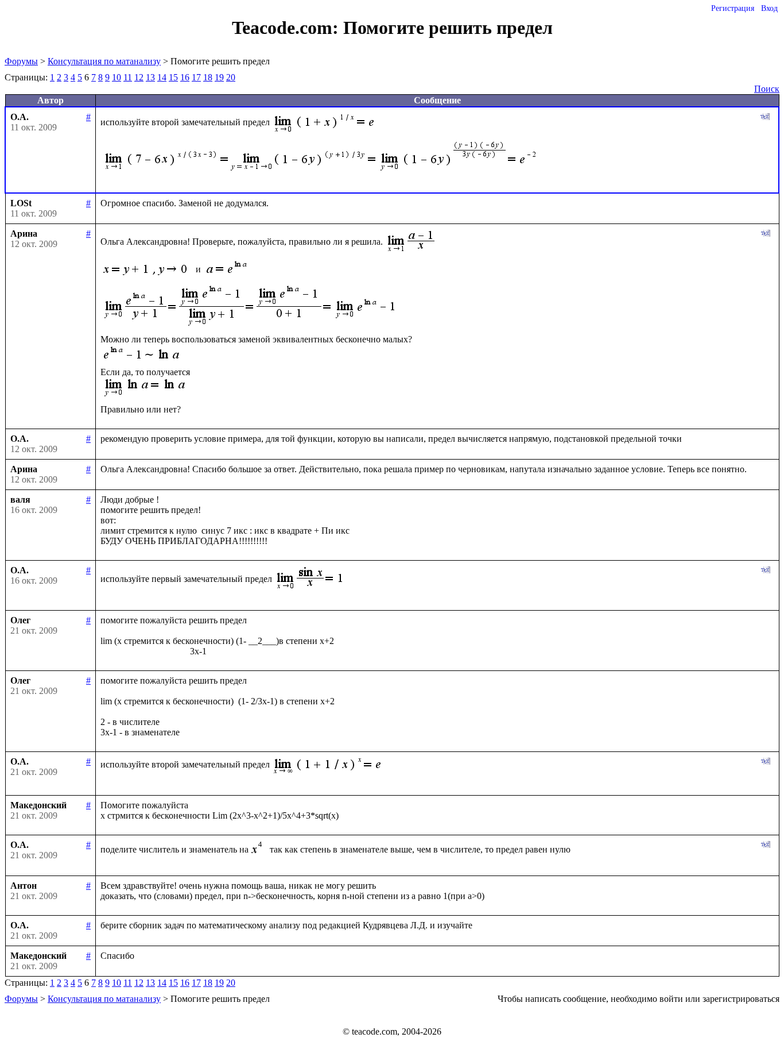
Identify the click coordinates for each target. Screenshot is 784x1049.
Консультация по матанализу (104, 61)
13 (150, 77)
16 (184, 77)
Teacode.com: (287, 27)
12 (138, 77)
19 (219, 77)
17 (196, 77)
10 (116, 77)
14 (161, 77)
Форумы (21, 61)
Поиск (766, 89)
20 (230, 77)
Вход (769, 8)
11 (127, 77)
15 (173, 77)
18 (207, 77)
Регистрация (732, 8)
